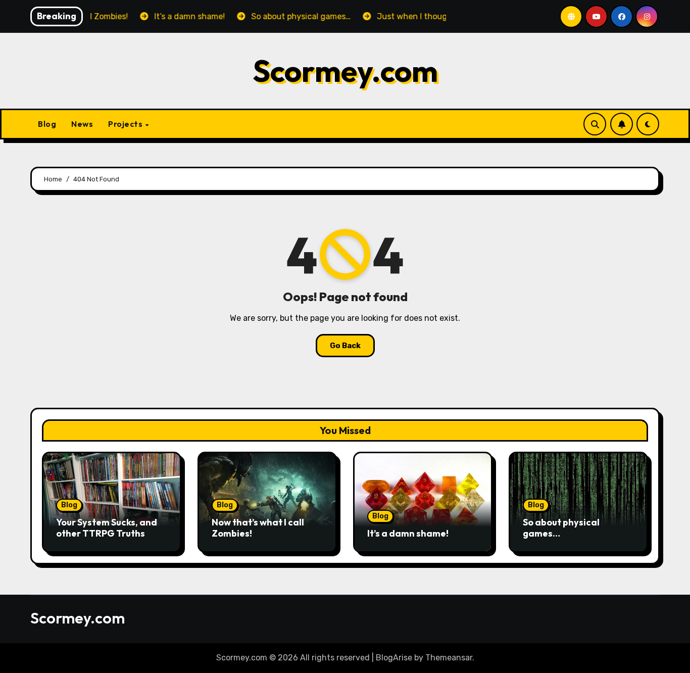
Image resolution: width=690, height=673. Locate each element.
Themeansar (448, 657)
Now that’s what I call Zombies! (258, 527)
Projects (126, 124)
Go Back (345, 345)
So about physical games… (561, 527)
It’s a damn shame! (408, 533)
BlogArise (394, 657)
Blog (47, 124)
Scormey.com (345, 71)
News (82, 124)
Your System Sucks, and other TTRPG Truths (106, 527)
